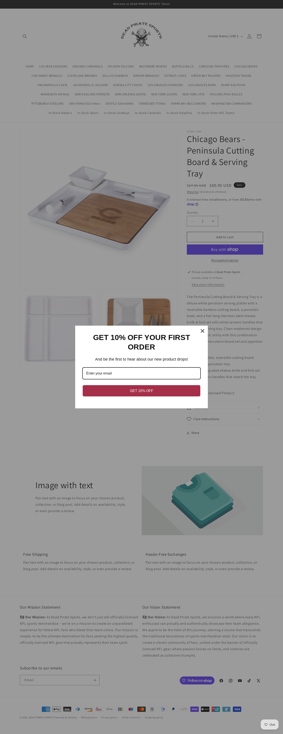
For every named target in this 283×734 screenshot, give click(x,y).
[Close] (202, 331)
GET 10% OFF (141, 391)
